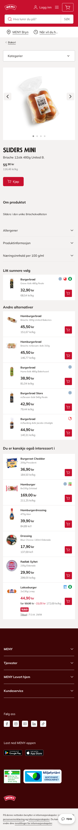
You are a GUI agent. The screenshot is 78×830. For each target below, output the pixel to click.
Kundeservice (13, 691)
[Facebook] (7, 724)
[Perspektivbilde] (44, 136)
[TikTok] (43, 724)
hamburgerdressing (33, 510)
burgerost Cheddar (32, 458)
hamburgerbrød (30, 316)
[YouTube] (25, 724)
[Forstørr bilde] (39, 104)
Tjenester (10, 663)
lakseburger (28, 587)
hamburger (27, 484)
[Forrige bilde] (7, 96)
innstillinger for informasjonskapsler (33, 823)
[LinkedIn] (34, 724)
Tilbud (23, 614)
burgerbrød (27, 279)
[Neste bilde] (70, 96)
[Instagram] (16, 724)
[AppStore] (34, 753)
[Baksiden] (41, 136)
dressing (26, 536)
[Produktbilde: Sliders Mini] (33, 136)
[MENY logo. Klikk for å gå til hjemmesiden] (11, 7)
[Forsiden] (37, 136)
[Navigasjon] (57, 7)
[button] (39, 55)
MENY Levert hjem (17, 677)
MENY (8, 649)
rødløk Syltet (28, 561)
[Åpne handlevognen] (67, 7)
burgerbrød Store (31, 393)
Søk (67, 19)
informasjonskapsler (39, 819)
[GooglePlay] (13, 753)
